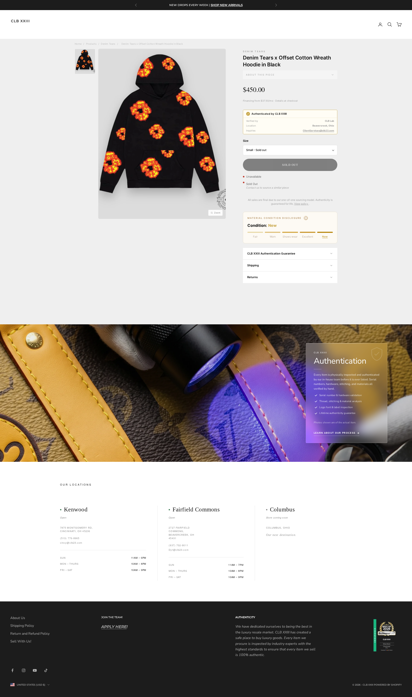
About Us (17, 618)
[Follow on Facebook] (12, 670)
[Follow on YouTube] (35, 670)
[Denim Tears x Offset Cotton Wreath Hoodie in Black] (85, 61)
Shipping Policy (22, 625)
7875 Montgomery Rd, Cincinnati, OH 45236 (76, 529)
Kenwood (76, 509)
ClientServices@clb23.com (318, 130)
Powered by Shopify (388, 684)
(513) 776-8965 (69, 538)
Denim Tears (108, 43)
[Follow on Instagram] (23, 670)
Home (78, 43)
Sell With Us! (20, 641)
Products (91, 43)
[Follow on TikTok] (46, 670)
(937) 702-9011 (178, 545)
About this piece (260, 74)
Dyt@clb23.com (178, 549)
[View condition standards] (306, 218)
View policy (301, 203)
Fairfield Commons (196, 509)
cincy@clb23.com (71, 542)
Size (245, 140)
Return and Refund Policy (30, 633)
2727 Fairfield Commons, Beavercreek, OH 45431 (181, 533)
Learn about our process (334, 433)
